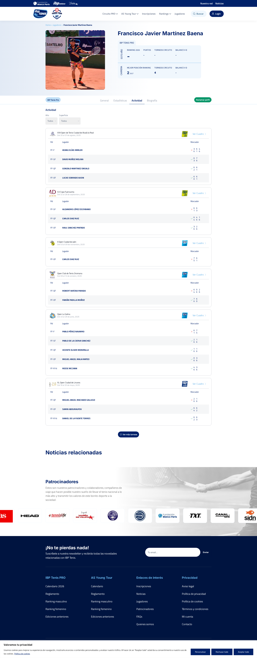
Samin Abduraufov (72, 409)
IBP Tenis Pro (53, 99)
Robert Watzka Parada (74, 290)
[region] (128, 649)
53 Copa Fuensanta (65, 192)
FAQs (139, 617)
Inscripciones (149, 13)
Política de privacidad (194, 594)
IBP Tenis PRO (55, 577)
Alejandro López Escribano (76, 209)
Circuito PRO (108, 13)
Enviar (206, 552)
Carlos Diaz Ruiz (70, 218)
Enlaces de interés (149, 577)
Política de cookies (22, 653)
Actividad (137, 100)
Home (48, 24)
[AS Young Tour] (57, 14)
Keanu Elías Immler (72, 150)
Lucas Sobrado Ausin (73, 177)
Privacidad (190, 577)
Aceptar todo (243, 651)
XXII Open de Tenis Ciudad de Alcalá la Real (75, 132)
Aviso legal (188, 586)
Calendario (97, 586)
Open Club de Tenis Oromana (69, 273)
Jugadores (180, 13)
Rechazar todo (222, 651)
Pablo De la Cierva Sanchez (76, 340)
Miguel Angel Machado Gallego (78, 399)
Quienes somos (145, 624)
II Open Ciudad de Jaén (66, 242)
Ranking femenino (56, 609)
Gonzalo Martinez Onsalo (75, 168)
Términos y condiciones (195, 609)
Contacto (187, 624)
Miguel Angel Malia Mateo (75, 359)
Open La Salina (63, 314)
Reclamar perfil (203, 99)
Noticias (219, 3)
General (104, 100)
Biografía (152, 100)
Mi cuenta (187, 617)
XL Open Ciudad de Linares (68, 382)
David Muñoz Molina (72, 159)
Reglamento (52, 594)
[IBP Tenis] (40, 13)
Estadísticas (120, 100)
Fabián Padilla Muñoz (73, 299)
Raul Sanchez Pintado (73, 227)
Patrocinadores (145, 609)
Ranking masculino (56, 601)
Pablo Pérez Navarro (73, 331)
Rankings (164, 13)
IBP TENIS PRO (127, 42)
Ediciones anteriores (57, 617)
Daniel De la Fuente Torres (76, 418)
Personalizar (200, 651)
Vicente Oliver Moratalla (75, 349)
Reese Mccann (69, 368)
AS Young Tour (128, 13)
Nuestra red (206, 3)
